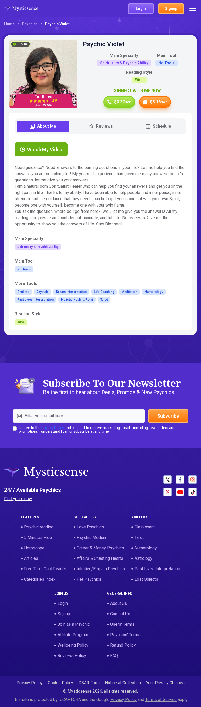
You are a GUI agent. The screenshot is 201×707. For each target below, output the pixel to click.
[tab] (43, 126)
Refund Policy (123, 645)
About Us (118, 603)
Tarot (139, 537)
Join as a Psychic (74, 624)
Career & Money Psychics (100, 547)
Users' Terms (122, 624)
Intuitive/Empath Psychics (101, 568)
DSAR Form (89, 682)
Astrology (143, 558)
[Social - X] (167, 479)
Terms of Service (161, 699)
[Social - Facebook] (180, 479)
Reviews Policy (72, 655)
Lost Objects (146, 579)
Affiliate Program (73, 634)
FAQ (114, 655)
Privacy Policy (52, 428)
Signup (64, 613)
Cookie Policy (60, 682)
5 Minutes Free (38, 537)
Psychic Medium (92, 537)
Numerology (146, 547)
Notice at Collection (123, 682)
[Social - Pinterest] (167, 492)
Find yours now (18, 498)
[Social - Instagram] (192, 479)
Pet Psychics (89, 579)
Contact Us (120, 613)
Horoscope (34, 547)
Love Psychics (90, 526)
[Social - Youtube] (180, 492)
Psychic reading (38, 526)
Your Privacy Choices (165, 682)
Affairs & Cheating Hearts (100, 558)
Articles (31, 558)
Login (63, 603)
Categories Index (39, 579)
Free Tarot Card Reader (45, 568)
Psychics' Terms (125, 634)
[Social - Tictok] (192, 492)
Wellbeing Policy (73, 645)
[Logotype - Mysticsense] (21, 8)
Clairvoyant (145, 526)
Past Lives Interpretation (157, 568)
